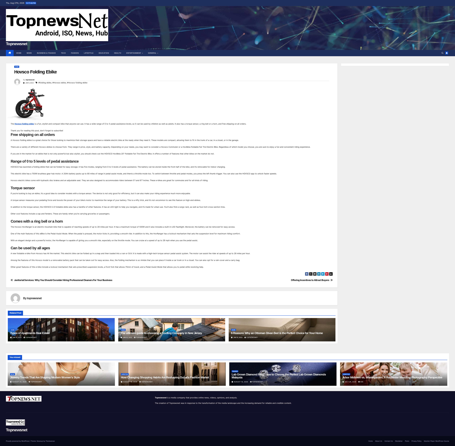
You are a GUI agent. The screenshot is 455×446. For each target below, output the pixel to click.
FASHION (75, 53)
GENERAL (152, 53)
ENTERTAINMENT (134, 53)
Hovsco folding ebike (24, 124)
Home (18, 53)
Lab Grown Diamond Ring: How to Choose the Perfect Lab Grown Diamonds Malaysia (279, 376)
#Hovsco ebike (59, 82)
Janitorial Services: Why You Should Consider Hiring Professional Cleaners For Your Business (63, 280)
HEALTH (117, 53)
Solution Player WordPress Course (436, 441)
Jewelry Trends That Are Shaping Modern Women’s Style (45, 377)
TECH (63, 53)
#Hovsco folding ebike (77, 82)
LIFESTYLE (88, 53)
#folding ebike (44, 82)
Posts (407, 441)
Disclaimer (399, 441)
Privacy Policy (416, 441)
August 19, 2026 (130, 382)
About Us (378, 441)
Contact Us (388, 441)
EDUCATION (104, 53)
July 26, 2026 (351, 382)
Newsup (40, 441)
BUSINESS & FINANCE (46, 53)
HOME (16, 66)
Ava (361, 382)
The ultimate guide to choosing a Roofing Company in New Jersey (161, 333)
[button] (442, 53)
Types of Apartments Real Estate (30, 333)
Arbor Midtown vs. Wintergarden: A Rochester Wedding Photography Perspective (392, 377)
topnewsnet (30, 80)
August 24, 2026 (19, 382)
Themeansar (50, 441)
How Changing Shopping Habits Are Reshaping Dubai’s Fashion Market (165, 377)
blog (12, 374)
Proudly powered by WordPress (18, 441)
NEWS (29, 53)
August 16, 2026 (241, 382)
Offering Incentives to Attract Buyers (310, 280)
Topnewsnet (16, 44)
